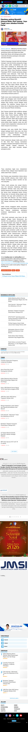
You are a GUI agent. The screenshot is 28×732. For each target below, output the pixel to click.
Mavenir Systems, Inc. (21, 494)
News (13, 270)
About (5, 718)
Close (14, 720)
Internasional (4, 707)
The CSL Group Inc (21, 463)
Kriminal (16, 707)
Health (2, 705)
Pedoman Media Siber (11, 718)
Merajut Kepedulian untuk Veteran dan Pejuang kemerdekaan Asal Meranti (10, 407)
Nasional (3, 709)
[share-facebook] (3, 6)
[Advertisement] (14, 160)
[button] (26, 11)
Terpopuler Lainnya (14, 698)
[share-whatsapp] (10, 6)
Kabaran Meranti (5, 48)
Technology (17, 709)
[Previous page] (8, 517)
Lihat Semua (14, 451)
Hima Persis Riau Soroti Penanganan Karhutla (7, 370)
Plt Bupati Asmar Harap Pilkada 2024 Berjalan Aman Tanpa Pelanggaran (14, 276)
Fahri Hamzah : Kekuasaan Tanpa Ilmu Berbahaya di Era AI (10, 415)
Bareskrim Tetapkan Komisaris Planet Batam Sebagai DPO (9, 424)
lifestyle (3, 711)
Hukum (6, 643)
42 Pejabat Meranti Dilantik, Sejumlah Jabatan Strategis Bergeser (8, 434)
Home (2, 16)
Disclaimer (22, 718)
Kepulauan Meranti (6, 270)
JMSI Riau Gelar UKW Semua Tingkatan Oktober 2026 (8, 397)
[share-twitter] (6, 6)
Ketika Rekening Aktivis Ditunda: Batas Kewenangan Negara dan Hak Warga (9, 380)
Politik (17, 270)
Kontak (18, 718)
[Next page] (20, 517)
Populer (20, 2)
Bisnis (5, 646)
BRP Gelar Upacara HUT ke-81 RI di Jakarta (9, 442)
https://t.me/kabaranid (7, 261)
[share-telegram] (13, 6)
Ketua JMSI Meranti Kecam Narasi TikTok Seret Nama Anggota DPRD (10, 388)
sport (15, 711)
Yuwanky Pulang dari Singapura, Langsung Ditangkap (9, 361)
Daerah (6, 639)
